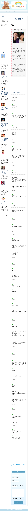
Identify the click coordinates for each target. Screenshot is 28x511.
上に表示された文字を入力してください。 (17, 485)
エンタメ (10, 11)
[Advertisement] (18, 85)
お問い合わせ (21, 11)
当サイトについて (17, 11)
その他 (14, 11)
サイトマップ (25, 11)
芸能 (6, 11)
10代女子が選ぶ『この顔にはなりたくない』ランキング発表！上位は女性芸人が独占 (4, 61)
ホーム (2, 11)
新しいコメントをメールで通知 (17, 498)
